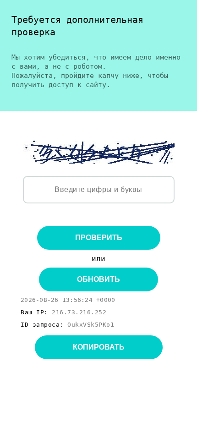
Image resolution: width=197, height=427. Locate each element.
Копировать (99, 347)
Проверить (98, 237)
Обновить (98, 279)
